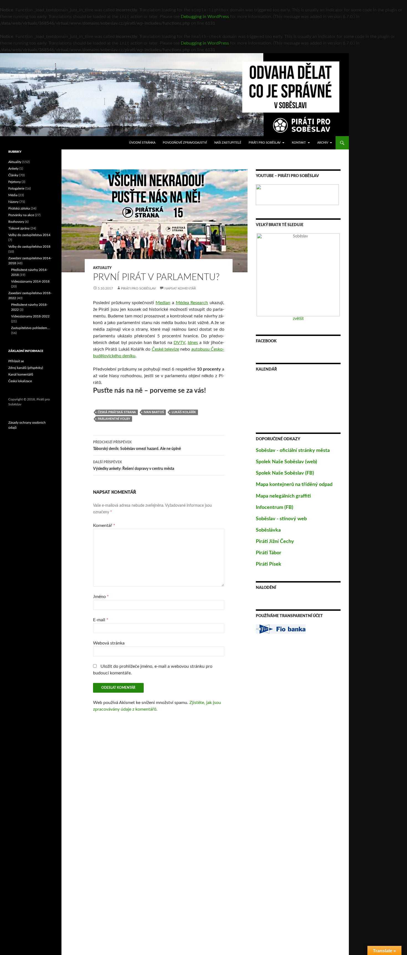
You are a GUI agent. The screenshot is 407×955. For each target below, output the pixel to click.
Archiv (322, 142)
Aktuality (102, 268)
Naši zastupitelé (227, 142)
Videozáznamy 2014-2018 (30, 281)
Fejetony (14, 181)
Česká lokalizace (20, 381)
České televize (165, 349)
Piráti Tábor (268, 552)
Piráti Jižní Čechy (275, 541)
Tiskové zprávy (19, 228)
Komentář (104, 525)
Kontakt (299, 142)
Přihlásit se (16, 361)
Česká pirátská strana (117, 412)
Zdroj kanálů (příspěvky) (25, 367)
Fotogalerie (16, 188)
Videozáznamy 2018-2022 (30, 316)
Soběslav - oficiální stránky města (293, 450)
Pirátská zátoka (19, 208)
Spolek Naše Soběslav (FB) (285, 473)
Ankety (13, 168)
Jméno (101, 596)
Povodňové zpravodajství (185, 142)
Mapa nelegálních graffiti (283, 496)
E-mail (100, 620)
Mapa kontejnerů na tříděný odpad (294, 484)
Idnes (193, 342)
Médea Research (192, 303)
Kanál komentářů (20, 374)
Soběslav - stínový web (281, 518)
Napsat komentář (180, 288)
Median (163, 303)
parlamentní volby (114, 418)
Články (13, 175)
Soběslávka (268, 530)
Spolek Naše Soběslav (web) (286, 461)
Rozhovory (16, 221)
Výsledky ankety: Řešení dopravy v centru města (133, 465)
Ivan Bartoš (154, 412)
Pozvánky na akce (21, 215)
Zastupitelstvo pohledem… (30, 328)
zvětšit (298, 319)
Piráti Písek (268, 564)
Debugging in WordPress (205, 16)
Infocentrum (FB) (274, 507)
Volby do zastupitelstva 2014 (29, 235)
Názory (13, 201)
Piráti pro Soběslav (264, 142)
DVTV (179, 342)
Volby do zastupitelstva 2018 (29, 246)
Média (12, 195)
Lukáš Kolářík (184, 412)
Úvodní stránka (142, 142)
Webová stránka (109, 643)
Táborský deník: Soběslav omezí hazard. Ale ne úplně (137, 446)
